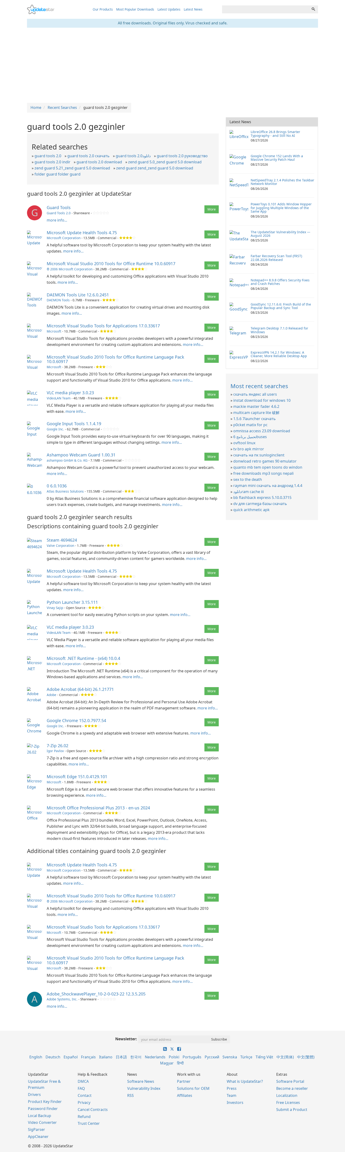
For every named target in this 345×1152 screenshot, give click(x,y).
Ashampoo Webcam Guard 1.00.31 (81, 455)
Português (192, 1057)
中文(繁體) (305, 1057)
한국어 (136, 1057)
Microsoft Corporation (63, 238)
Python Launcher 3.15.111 (72, 602)
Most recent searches (259, 386)
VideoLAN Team (59, 398)
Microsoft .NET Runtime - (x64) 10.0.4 (83, 658)
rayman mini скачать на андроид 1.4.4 (267, 485)
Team (231, 1095)
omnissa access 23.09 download (261, 430)
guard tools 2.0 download (99, 162)
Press (232, 1088)
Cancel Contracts (93, 1109)
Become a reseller (292, 1088)
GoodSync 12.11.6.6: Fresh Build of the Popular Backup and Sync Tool (281, 306)
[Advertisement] (172, 65)
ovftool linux (244, 442)
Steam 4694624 (62, 540)
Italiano (105, 1057)
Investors (235, 1102)
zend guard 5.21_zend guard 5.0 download (72, 168)
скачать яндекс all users (255, 394)
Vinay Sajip (55, 607)
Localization (286, 1095)
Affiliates (184, 1095)
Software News (140, 1081)
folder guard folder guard (57, 174)
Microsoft (54, 331)
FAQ (81, 1088)
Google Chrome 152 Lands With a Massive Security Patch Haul (277, 158)
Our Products (103, 9)
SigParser (36, 1129)
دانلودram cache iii (248, 491)
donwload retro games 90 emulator (265, 461)
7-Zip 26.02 (57, 745)
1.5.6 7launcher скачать (254, 418)
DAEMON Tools (58, 300)
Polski (174, 1057)
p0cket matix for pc (250, 424)
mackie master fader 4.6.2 (256, 406)
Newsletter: (126, 1038)
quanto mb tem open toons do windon (267, 467)
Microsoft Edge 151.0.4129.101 (77, 776)
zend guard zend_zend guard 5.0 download (154, 168)
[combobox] (265, 9)
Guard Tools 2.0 (59, 213)
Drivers (34, 1094)
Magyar (167, 1063)
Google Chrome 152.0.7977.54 (76, 720)
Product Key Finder (45, 1101)
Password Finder (43, 1108)
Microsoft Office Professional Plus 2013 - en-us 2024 (98, 808)
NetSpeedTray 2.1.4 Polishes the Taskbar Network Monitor (282, 182)
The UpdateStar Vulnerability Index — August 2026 (280, 234)
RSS (130, 1095)
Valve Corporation (60, 545)
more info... (57, 220)
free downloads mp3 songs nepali (263, 473)
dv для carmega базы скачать (260, 503)
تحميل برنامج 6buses (250, 436)
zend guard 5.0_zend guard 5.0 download (165, 162)
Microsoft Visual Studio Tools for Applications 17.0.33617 (103, 326)
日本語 (121, 1057)
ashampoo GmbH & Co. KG (67, 460)
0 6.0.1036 (57, 486)
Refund (84, 1116)
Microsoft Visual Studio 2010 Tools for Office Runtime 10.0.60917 (111, 263)
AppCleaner (38, 1136)
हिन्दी (180, 1063)
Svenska (229, 1057)
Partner (184, 1081)
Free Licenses (288, 1102)
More (211, 209)
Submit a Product (291, 1109)
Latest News (193, 9)
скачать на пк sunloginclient (258, 455)
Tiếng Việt (264, 1057)
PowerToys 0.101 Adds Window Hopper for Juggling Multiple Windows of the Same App (281, 208)
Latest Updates (168, 9)
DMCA (83, 1081)
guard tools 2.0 (47, 155)
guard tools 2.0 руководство (182, 155)
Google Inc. (55, 429)
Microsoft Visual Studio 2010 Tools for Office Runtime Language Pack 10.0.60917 (115, 359)
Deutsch (53, 1057)
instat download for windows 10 (262, 400)
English (35, 1057)
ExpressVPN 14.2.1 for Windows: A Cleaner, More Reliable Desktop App (279, 354)
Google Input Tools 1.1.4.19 (74, 423)
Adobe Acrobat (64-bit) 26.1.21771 (80, 689)
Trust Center (89, 1123)
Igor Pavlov (55, 751)
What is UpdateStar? (245, 1081)
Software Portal (290, 1081)
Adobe (51, 695)
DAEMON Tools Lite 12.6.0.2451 (78, 295)
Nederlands (155, 1057)
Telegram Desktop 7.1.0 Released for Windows (279, 330)
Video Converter (42, 1122)
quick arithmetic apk (251, 509)
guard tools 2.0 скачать (88, 155)
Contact (85, 1095)
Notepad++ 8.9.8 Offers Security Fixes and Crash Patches (280, 282)
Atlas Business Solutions (65, 491)
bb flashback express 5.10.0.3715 (262, 497)
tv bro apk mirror (248, 449)
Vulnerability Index (143, 1088)
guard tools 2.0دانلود (133, 155)
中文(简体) (285, 1057)
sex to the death (247, 479)
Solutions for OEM (193, 1088)
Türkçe (246, 1057)
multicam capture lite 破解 (256, 412)
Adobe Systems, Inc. (62, 999)
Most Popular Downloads (135, 9)
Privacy (84, 1102)
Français (88, 1057)
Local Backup (39, 1115)
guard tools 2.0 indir (52, 162)
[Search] (313, 9)
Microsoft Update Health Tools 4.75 (82, 232)
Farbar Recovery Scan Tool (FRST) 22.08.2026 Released (276, 258)
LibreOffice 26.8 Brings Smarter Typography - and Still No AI (275, 134)
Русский (212, 1057)
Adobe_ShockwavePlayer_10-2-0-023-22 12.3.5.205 (96, 994)
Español (71, 1057)
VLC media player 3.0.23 (70, 392)
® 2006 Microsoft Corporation (69, 269)
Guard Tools (59, 207)
